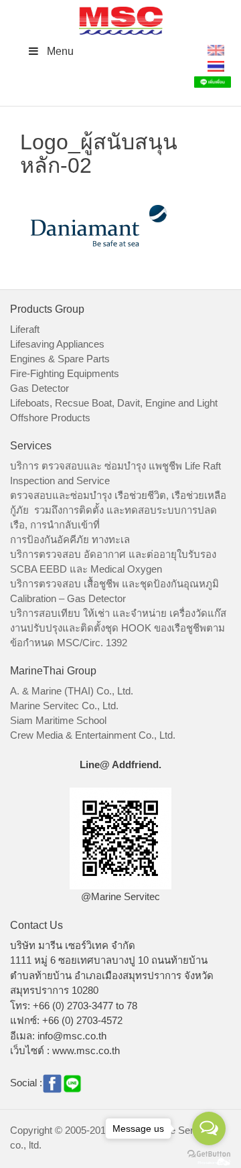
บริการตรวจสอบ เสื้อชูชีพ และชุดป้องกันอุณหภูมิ (114, 583)
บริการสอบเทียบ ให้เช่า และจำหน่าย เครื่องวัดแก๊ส (118, 613)
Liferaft (24, 329)
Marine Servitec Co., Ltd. (64, 705)
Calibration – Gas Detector (68, 598)
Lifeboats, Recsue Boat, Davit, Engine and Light (114, 403)
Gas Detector (39, 388)
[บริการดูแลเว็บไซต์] (214, 1160)
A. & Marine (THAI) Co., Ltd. (71, 691)
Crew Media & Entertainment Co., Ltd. (92, 735)
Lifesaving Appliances (57, 344)
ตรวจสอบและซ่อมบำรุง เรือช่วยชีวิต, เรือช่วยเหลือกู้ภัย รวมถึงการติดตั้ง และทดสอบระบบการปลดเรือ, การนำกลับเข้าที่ (118, 510)
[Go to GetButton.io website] (208, 1154)
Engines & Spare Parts (60, 358)
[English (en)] (216, 49)
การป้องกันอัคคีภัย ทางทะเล (70, 539)
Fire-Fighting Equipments (64, 373)
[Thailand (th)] (216, 65)
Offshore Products (50, 417)
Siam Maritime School (58, 720)
